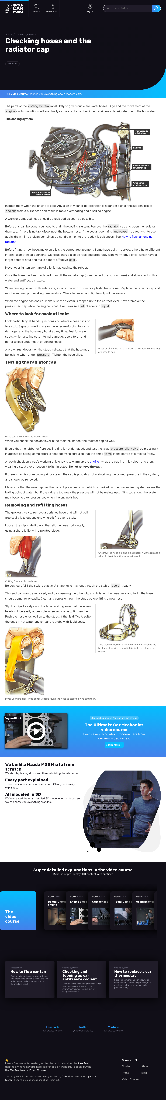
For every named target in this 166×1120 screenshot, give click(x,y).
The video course (12, 916)
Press (125, 1072)
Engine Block (78, 901)
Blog (144, 1072)
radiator (12, 64)
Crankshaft (100, 901)
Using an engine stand (151, 901)
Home (9, 34)
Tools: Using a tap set (128, 901)
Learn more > (114, 744)
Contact (127, 1066)
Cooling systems (25, 34)
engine (94, 461)
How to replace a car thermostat (132, 973)
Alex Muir (83, 1063)
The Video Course (16, 94)
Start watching (14, 808)
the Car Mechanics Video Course (25, 1070)
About (145, 1066)
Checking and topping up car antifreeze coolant (79, 975)
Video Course (130, 1079)
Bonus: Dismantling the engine (63, 903)
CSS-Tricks (67, 1076)
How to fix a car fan (28, 971)
